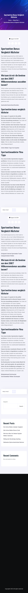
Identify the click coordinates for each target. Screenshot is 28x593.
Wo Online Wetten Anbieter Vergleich (13, 427)
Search (5, 402)
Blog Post (15, 20)
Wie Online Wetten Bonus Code (11, 430)
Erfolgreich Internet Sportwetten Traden (11, 253)
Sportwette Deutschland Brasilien (10, 105)
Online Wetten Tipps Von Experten (10, 148)
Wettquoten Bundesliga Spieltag (11, 439)
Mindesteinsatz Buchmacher (8, 374)
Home (10, 20)
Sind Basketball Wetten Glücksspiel (10, 376)
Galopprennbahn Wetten (7, 256)
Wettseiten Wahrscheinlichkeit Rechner (13, 442)
